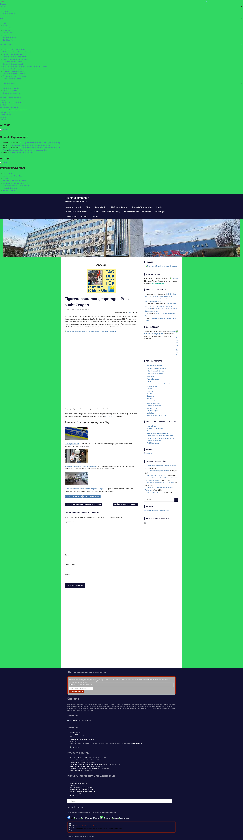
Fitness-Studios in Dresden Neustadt (15, 59)
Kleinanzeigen (5, 112)
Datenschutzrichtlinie (151, 679)
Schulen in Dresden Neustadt (13, 69)
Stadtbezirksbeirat (9, 13)
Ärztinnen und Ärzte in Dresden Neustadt (17, 52)
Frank (5, 150)
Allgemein (3, 119)
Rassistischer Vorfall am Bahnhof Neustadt (161, 466)
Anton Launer (79, 309)
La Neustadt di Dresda (10, 90)
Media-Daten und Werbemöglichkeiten (16, 183)
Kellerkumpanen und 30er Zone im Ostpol (161, 483)
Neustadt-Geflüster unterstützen (10, 98)
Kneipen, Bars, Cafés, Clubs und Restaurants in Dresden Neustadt (25, 66)
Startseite (3, 4)
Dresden (67, 496)
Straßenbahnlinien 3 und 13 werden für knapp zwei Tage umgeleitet (90, 764)
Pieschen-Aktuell (137, 743)
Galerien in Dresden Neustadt (13, 64)
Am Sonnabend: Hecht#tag (156, 475)
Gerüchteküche (8, 28)
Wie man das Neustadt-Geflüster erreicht (13, 110)
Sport (5, 25)
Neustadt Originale (9, 37)
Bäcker (149, 381)
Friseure (149, 389)
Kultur (5, 23)
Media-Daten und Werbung (9, 107)
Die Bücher (4, 105)
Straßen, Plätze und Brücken (12, 79)
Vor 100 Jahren (8, 33)
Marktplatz (3, 117)
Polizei (5, 11)
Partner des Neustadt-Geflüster (10, 102)
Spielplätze (150, 398)
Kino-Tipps (6, 30)
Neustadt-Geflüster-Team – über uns (15, 181)
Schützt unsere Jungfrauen (125, 504)
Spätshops (150, 396)
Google (129, 312)
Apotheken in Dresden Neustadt (14, 49)
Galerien (150, 391)
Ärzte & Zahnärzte (153, 379)
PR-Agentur (73, 737)
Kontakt (2, 100)
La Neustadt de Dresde (11, 88)
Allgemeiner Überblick (154, 365)
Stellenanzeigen (5, 115)
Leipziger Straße (77, 496)
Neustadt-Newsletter (10, 188)
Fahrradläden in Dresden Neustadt (14, 57)
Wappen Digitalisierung (77, 735)
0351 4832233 (110, 416)
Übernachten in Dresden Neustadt (14, 76)
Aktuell (2, 6)
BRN (4, 35)
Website (67, 574)
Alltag (2, 18)
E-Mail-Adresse (70, 565)
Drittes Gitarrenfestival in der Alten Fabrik (84, 504)
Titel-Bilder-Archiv (9, 40)
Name (67, 555)
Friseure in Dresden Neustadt (13, 61)
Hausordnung (7, 173)
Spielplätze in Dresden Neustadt (14, 74)
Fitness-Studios (152, 386)
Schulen (149, 393)
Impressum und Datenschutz (12, 176)
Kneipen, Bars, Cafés (154, 403)
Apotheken (150, 376)
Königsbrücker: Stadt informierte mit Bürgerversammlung (41, 143)
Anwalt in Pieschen (75, 732)
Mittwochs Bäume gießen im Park (23, 152)
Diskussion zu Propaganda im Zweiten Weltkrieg (84, 768)
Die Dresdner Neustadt (7, 83)
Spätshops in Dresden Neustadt (13, 71)
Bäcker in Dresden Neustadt (12, 54)
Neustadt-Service (6, 45)
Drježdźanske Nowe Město (12, 93)
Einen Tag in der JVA (154, 492)
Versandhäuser (74, 741)
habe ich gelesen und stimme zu (82, 684)
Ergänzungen (69, 522)
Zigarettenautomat (94, 496)
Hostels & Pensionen (154, 401)
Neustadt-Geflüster (77, 198)
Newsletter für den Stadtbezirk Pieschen (82, 739)
